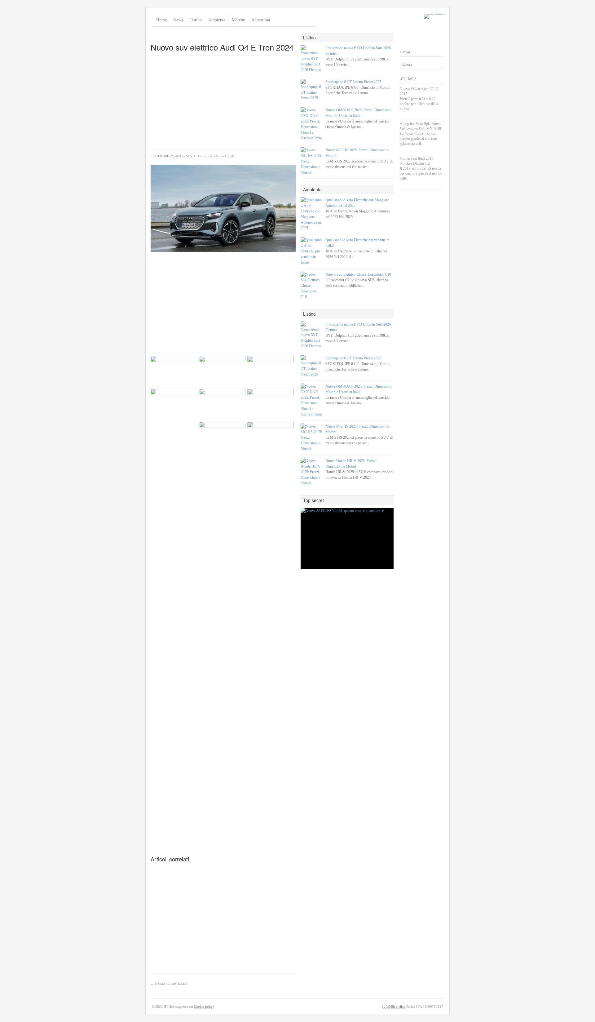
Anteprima (260, 20)
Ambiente (216, 20)
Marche (238, 20)
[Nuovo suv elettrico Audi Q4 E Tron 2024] (223, 208)
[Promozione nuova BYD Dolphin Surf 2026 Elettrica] (311, 59)
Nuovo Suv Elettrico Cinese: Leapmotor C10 (358, 274)
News (178, 20)
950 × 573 (219, 156)
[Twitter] (405, 38)
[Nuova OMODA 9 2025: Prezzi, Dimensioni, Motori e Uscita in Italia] (311, 124)
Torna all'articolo (169, 983)
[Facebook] (416, 38)
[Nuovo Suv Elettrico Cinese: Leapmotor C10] (311, 286)
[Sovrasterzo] (435, 16)
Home (161, 20)
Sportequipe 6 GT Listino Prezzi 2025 (353, 82)
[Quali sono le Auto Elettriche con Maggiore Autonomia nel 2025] (311, 214)
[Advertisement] (223, 35)
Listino (195, 20)
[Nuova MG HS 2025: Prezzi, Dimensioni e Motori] (311, 161)
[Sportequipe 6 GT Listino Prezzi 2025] (311, 90)
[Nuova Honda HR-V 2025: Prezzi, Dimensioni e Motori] (311, 472)
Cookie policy (204, 1006)
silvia (190, 156)
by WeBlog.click (393, 1006)
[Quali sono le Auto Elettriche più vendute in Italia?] (311, 251)
